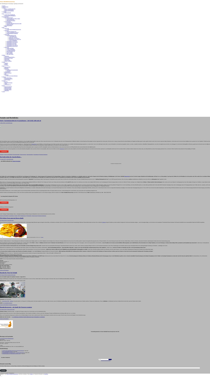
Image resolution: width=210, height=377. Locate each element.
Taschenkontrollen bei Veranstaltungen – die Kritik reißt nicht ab (13, 352)
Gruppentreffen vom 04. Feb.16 (12, 46)
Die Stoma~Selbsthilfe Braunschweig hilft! (14, 23)
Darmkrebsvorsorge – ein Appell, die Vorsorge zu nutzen (16, 307)
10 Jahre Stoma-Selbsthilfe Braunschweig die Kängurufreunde (13, 350)
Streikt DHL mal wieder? (11, 20)
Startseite (3, 5)
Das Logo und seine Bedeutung (12, 75)
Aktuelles (3, 7)
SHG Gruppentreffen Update (7, 351)
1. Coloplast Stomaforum (11, 50)
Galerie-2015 (6, 47)
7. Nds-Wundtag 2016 (12, 36)
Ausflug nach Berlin (10, 48)
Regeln (3, 85)
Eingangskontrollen (16, 154)
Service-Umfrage (7, 79)
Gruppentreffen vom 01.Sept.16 (12, 42)
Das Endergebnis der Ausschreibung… (11, 157)
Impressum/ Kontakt (7, 88)
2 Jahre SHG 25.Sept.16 (13, 37)
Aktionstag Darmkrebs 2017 (11, 31)
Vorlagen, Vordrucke (8, 61)
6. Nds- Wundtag (9, 52)
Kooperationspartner (7, 72)
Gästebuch (6, 63)
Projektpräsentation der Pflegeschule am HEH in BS (11, 353)
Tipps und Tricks (7, 60)
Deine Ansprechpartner (8, 82)
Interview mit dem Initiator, (9, 9)
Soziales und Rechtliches (8, 154)
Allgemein (2, 154)
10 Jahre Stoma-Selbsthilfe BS (9, 14)
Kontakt (3, 62)
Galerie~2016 (6, 34)
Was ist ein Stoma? (5, 16)
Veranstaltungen (36, 154)
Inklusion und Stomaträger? (9, 10)
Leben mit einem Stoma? (8, 17)
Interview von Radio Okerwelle (9, 8)
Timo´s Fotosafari (10, 53)
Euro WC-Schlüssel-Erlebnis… (9, 57)
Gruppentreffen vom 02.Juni (11, 43)
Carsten (11, 159)
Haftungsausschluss (7, 87)
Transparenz (9, 70)
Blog (3, 13)
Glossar (3, 91)
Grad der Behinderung (10, 19)
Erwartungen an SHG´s (8, 78)
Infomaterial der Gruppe (8, 58)
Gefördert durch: (7, 71)
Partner (5, 26)
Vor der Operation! (7, 21)
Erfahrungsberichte (7, 12)
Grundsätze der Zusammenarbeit (12, 69)
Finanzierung (6, 68)
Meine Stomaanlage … (8, 77)
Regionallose (29, 215)
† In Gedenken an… (7, 84)
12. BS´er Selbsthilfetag (13, 40)
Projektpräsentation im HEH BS (12, 33)
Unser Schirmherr (5, 6)
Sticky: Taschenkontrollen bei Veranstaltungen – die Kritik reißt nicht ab (20, 120)
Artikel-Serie (6, 56)
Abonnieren (3, 370)
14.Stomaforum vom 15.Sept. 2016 (15, 39)
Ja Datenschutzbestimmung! (106, 360)
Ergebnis (15, 215)
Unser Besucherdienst (8, 25)
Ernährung (104, 222)
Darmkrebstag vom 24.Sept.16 (14, 38)
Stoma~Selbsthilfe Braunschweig (7, 1)
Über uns (3, 80)
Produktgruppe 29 (23, 215)
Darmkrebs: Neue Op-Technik (8, 272)
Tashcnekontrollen (30, 154)
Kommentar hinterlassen (43, 154)
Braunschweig (34, 144)
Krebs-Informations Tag (11, 51)
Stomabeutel (62, 148)
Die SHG (6, 81)
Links (5, 73)
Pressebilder (6, 74)
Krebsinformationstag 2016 (11, 35)
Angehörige (4, 11)
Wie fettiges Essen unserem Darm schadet (11, 218)
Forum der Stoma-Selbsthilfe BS (10, 15)
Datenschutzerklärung (8, 86)
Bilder (3, 27)
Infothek (3, 55)
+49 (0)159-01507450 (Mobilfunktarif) (6, 338)
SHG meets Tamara (10, 54)
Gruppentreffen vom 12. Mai (12, 44)
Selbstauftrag (6, 90)
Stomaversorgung (23, 154)
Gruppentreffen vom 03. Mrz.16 (12, 45)
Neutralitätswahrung (7, 89)
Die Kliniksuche (9, 22)
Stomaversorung (35, 215)
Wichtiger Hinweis (10, 24)
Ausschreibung (11, 215)
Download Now (4, 151)
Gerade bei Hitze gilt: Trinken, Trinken (13, 18)
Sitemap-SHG (6, 59)
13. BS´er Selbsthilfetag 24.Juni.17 (13, 32)
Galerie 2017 (6, 30)
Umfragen (4, 76)
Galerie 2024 (6, 28)
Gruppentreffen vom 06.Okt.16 (12, 41)
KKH (19, 215)
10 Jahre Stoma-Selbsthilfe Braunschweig (14, 29)
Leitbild (5, 83)
